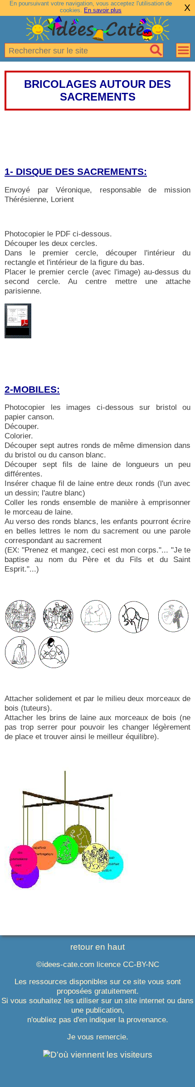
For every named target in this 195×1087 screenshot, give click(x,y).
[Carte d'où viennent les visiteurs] (97, 1054)
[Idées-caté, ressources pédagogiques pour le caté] (97, 38)
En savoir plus (103, 10)
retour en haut (97, 947)
